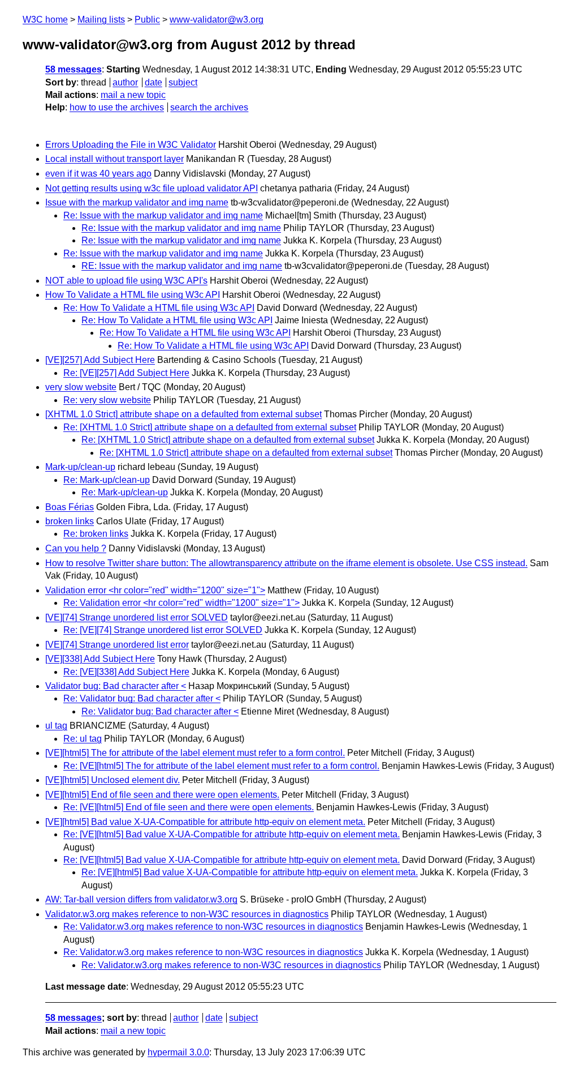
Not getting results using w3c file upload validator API (151, 188)
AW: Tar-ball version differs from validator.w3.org (141, 899)
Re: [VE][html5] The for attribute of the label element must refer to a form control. (221, 766)
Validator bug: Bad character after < (115, 686)
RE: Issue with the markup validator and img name (181, 266)
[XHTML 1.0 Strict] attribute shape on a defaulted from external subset (183, 414)
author (125, 82)
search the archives (209, 107)
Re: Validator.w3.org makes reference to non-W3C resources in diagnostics (213, 926)
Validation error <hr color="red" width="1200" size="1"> (155, 590)
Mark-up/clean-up (80, 467)
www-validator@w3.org (216, 19)
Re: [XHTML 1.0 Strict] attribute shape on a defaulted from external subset (209, 427)
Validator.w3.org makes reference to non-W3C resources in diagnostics (187, 914)
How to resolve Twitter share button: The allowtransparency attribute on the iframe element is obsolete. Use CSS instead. (286, 563)
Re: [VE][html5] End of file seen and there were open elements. (188, 807)
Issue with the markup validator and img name (136, 202)
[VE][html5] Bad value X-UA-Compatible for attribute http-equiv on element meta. (205, 822)
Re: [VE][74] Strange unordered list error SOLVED (162, 630)
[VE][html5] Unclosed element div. (112, 780)
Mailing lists (101, 19)
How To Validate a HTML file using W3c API (132, 295)
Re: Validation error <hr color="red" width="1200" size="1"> (181, 603)
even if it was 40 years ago (98, 173)
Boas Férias (69, 507)
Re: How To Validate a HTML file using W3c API (158, 308)
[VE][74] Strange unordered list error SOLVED (136, 617)
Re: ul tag (82, 738)
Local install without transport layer (114, 159)
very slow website (80, 387)
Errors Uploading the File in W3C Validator (130, 144)
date (153, 82)
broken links (69, 521)
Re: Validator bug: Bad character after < (142, 698)
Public (147, 19)
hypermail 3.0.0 (178, 1052)
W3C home (45, 19)
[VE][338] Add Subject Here (100, 659)
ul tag (56, 725)
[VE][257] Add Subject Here (100, 360)
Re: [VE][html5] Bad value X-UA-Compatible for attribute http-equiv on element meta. (231, 834)
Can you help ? (75, 548)
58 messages (73, 69)
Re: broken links (95, 533)
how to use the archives (117, 107)
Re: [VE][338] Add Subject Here (126, 672)
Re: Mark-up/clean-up (106, 480)
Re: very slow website (107, 400)
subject (182, 82)
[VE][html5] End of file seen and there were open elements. (162, 794)
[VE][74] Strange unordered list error (117, 644)
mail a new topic (133, 95)
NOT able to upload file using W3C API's (126, 280)
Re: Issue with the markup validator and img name (163, 215)
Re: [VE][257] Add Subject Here (126, 373)
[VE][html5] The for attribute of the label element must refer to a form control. (195, 753)
